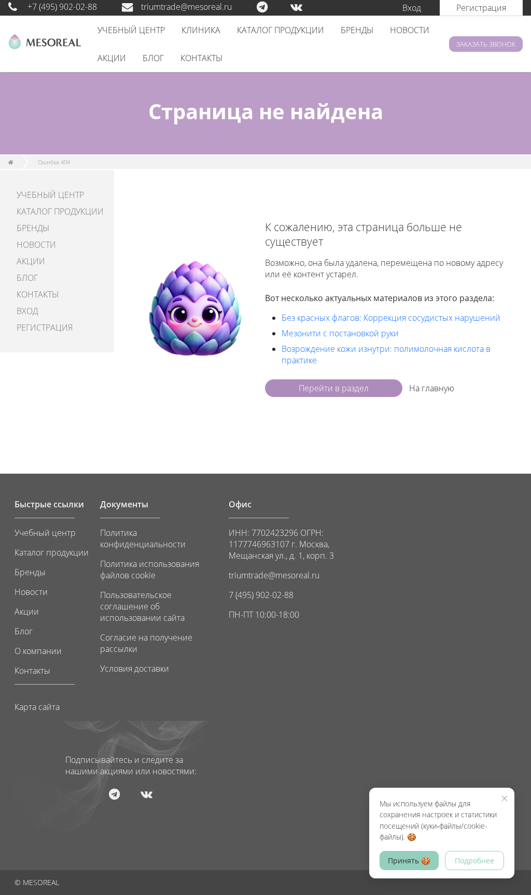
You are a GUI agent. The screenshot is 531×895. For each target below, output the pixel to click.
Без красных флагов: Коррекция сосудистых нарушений (391, 317)
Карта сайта (37, 707)
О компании (38, 651)
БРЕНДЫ (357, 30)
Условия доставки (134, 668)
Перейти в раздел (334, 388)
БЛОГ (153, 58)
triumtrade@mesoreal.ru (186, 6)
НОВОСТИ (409, 30)
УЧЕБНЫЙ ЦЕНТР (131, 30)
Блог (24, 631)
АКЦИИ (111, 58)
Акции (27, 611)
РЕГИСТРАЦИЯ (45, 327)
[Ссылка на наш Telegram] (272, 6)
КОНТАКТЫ (201, 58)
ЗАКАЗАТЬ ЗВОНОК (485, 44)
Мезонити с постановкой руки (340, 333)
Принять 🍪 (409, 860)
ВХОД (27, 311)
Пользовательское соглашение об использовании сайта (142, 606)
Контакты (32, 670)
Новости (31, 592)
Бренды (30, 572)
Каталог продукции (52, 552)
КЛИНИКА (200, 30)
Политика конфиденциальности (143, 538)
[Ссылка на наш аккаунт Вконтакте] (306, 6)
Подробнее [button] (474, 860)
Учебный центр (45, 532)
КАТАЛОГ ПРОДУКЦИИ (280, 30)
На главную (431, 388)
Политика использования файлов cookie (149, 569)
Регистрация (481, 7)
